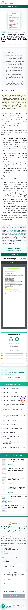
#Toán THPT (4, 566)
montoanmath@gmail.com (11, 549)
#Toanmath (4, 564)
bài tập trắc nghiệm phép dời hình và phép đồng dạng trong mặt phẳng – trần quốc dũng (14, 227)
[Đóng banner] (26, 397)
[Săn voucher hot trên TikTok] (22, 400)
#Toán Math (12, 564)
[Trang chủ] (7, 2)
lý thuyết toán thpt (18, 234)
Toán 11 (23, 32)
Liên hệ (4, 557)
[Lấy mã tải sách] (3, 606)
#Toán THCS (20, 564)
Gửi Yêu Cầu (15, 595)
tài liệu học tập (10, 540)
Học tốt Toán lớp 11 (14, 230)
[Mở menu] (25, 2)
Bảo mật (10, 557)
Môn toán (3, 538)
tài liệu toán (20, 99)
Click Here (8, 606)
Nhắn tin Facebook (15, 377)
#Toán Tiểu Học (13, 566)
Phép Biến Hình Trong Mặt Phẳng (14, 32)
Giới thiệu (17, 557)
